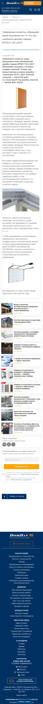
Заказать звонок (9, 11)
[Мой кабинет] (39, 10)
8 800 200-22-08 (21, 661)
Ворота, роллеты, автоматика (21, 567)
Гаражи (21, 561)
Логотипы (21, 654)
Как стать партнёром (21, 601)
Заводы (22, 646)
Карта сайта (22, 695)
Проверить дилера (21, 606)
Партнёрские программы (21, 590)
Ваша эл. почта (12, 460)
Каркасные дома (21, 575)
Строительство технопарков (21, 616)
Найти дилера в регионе (21, 603)
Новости (15, 17)
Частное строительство (21, 559)
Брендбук (22, 652)
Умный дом (21, 572)
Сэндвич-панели (21, 578)
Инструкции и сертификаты (21, 598)
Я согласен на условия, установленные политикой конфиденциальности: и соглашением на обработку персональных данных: (23, 476)
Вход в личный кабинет (21, 592)
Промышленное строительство (21, 556)
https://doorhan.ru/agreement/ (21, 479)
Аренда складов (21, 613)
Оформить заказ (23, 543)
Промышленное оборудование (21, 564)
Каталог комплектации (21, 595)
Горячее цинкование (21, 570)
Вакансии (21, 649)
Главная (5, 17)
